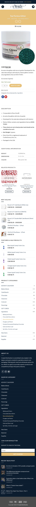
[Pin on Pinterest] (5, 96)
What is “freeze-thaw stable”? (14, 485)
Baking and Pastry (7, 314)
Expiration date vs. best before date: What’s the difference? (19, 479)
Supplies (3, 339)
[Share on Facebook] (2, 96)
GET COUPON (27, 2)
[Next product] (16, 21)
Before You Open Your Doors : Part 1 (16, 491)
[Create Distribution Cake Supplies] (18, 7)
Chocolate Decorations (9, 317)
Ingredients (14, 18)
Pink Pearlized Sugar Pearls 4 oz (9, 186)
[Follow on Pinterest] (8, 371)
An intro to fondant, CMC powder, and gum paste (20, 466)
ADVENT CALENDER (7, 285)
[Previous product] (19, 21)
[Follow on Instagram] (5, 371)
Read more (9, 191)
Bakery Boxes (5, 289)
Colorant (3, 302)
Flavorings (4, 305)
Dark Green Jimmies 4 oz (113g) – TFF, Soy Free (26, 186)
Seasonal (3, 336)
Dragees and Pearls (8, 321)
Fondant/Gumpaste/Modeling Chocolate (13, 324)
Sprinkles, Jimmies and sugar (10, 329)
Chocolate (4, 295)
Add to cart (15, 85)
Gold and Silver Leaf (8, 326)
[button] (2, 6)
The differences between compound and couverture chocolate (17, 472)
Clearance (4, 298)
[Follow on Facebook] (2, 371)
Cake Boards (5, 292)
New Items (4, 333)
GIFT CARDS (5, 308)
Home (8, 18)
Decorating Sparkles (23, 18)
